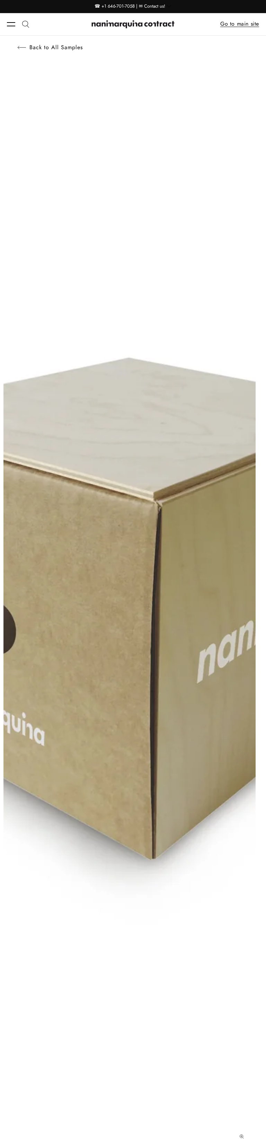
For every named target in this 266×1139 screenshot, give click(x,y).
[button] (14, 24)
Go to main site (239, 24)
